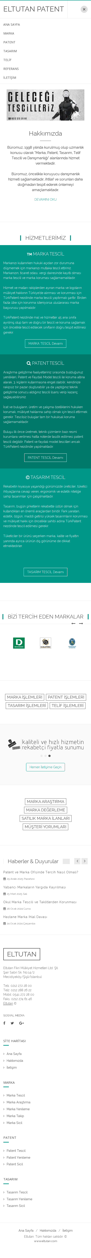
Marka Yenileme (18, 1109)
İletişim (12, 1067)
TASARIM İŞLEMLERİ (27, 705)
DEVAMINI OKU (45, 199)
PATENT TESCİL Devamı (45, 457)
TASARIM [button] (10, 51)
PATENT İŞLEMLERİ (66, 697)
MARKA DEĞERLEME (45, 810)
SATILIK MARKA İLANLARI (46, 818)
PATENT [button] (9, 42)
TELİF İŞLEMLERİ (67, 705)
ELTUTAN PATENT (33, 9)
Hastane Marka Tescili (22, 887)
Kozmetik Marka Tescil (22, 902)
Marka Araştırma (18, 1102)
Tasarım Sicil (16, 1206)
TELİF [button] (7, 60)
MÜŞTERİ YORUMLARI (45, 826)
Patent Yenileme (18, 1157)
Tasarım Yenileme (19, 1199)
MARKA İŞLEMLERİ (24, 697)
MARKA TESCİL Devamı (45, 343)
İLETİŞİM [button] (9, 77)
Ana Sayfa (14, 1054)
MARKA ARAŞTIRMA (45, 801)
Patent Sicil (15, 1164)
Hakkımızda (15, 1060)
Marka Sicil (14, 1123)
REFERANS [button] (11, 69)
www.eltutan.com (45, 1241)
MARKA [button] (8, 33)
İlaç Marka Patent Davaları (25, 872)
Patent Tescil (16, 1150)
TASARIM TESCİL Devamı (45, 572)
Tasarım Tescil (17, 1192)
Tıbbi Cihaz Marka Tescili (24, 917)
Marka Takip (15, 1116)
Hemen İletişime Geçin (45, 767)
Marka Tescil (16, 1095)
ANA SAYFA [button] (11, 24)
